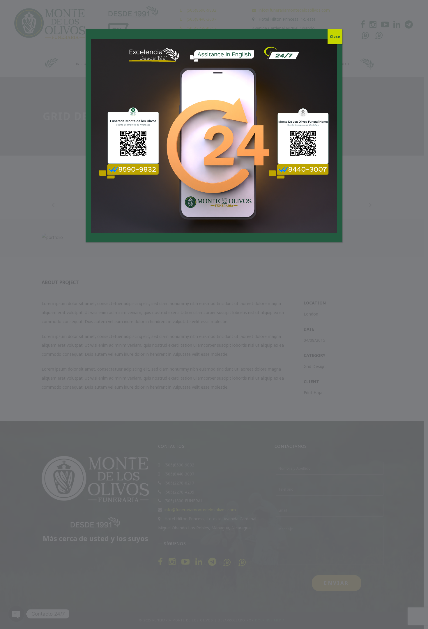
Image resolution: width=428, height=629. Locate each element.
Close (335, 36)
